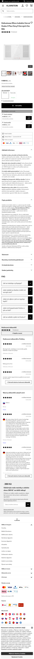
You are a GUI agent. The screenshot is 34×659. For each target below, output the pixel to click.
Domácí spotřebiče (7, 16)
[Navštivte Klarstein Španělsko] (21, 614)
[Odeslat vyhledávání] (3, 11)
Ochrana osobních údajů (9, 509)
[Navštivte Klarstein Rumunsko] (21, 618)
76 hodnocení (14, 31)
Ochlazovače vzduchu (7, 554)
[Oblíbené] (27, 5)
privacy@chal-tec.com (24, 513)
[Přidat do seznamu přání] (32, 23)
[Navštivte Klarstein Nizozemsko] (10, 623)
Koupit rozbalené (8, 114)
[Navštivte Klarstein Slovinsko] (17, 623)
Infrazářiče (4, 544)
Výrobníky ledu (5, 547)
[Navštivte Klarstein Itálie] (17, 614)
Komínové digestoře (6, 541)
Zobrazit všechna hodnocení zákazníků (19, 382)
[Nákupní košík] (31, 5)
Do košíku (18, 105)
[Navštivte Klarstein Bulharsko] (24, 618)
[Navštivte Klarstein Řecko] (21, 623)
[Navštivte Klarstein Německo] (2, 614)
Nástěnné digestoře (6, 557)
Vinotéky (3, 528)
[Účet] (23, 5)
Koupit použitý (7, 122)
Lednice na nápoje (6, 551)
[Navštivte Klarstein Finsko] (2, 623)
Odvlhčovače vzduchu (7, 534)
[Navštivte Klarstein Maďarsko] (10, 618)
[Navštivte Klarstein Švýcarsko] (10, 614)
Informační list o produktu (6, 83)
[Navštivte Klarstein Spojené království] (24, 614)
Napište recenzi (17, 333)
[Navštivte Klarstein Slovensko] (2, 618)
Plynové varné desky (6, 564)
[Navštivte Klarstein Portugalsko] (13, 623)
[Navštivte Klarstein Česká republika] (6, 618)
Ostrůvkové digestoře (7, 538)
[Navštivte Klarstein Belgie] (6, 623)
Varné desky (17, 16)
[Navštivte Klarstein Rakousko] (6, 614)
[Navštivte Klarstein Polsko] (13, 618)
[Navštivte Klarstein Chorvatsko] (17, 618)
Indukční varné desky (28, 16)
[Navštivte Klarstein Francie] (13, 614)
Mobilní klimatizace (6, 531)
